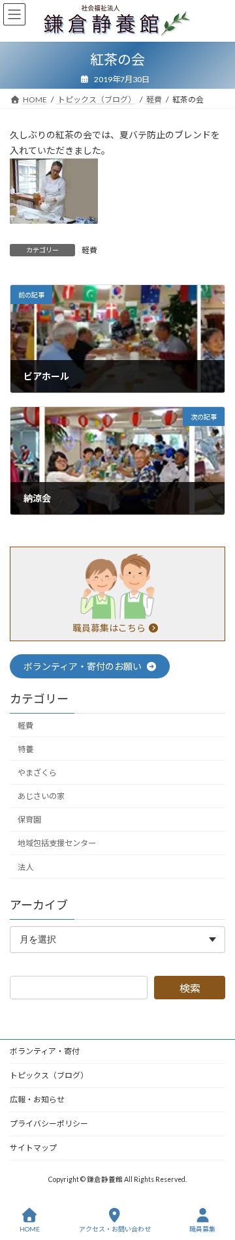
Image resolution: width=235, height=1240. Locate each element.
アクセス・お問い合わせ (115, 1229)
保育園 (29, 819)
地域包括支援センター (57, 843)
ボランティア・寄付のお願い (84, 666)
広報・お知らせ (37, 1099)
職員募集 (202, 1229)
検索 (190, 987)
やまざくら (37, 773)
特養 (25, 748)
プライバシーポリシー (49, 1123)
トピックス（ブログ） (49, 1075)
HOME (30, 1229)
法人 (25, 866)
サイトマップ (33, 1148)
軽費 (89, 250)
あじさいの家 (41, 796)
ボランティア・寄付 (45, 1051)
